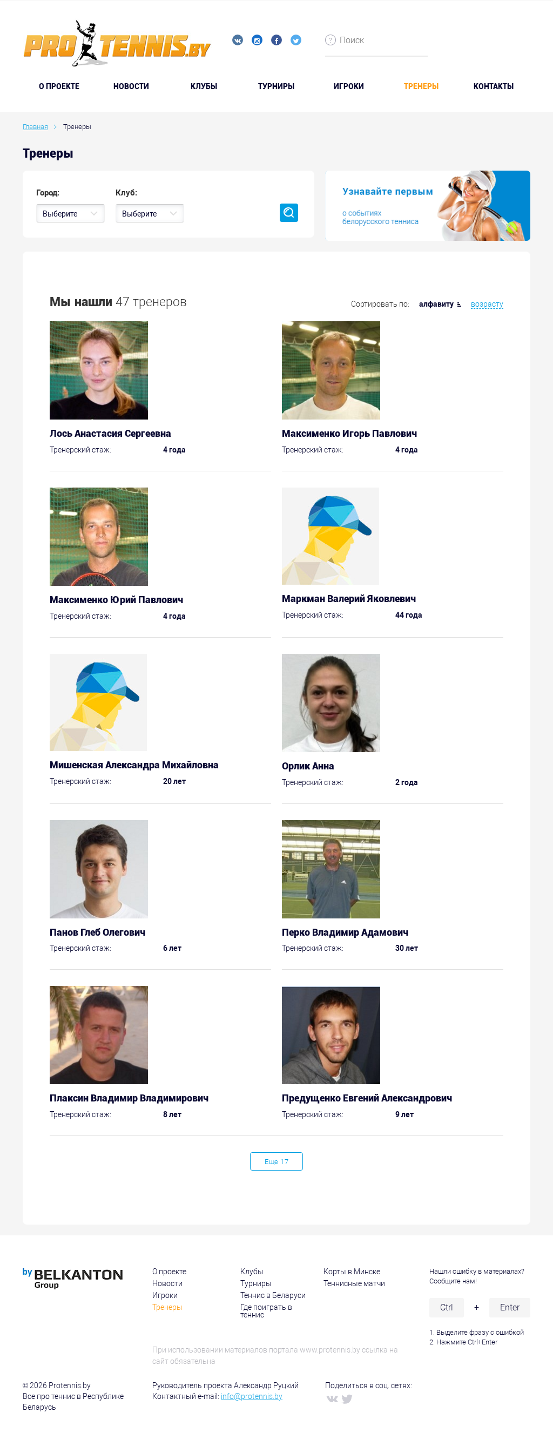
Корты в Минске (351, 1271)
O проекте (59, 86)
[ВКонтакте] (331, 1398)
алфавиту (436, 304)
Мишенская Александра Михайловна (134, 764)
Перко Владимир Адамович (345, 932)
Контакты (494, 86)
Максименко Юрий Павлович (116, 599)
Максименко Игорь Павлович (349, 433)
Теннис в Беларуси (273, 1295)
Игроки (349, 86)
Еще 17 (276, 1162)
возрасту (487, 304)
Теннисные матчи (354, 1283)
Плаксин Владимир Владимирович (129, 1098)
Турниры (276, 86)
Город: (47, 193)
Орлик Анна (308, 766)
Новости (131, 86)
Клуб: (126, 193)
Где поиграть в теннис (266, 1311)
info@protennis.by (251, 1396)
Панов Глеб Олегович (97, 932)
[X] (346, 1398)
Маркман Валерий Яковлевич (349, 598)
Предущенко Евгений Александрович (367, 1098)
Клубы (204, 86)
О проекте (169, 1271)
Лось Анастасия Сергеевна (110, 433)
